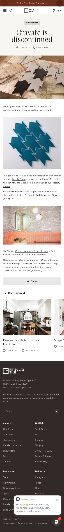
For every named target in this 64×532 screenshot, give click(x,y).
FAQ (37, 434)
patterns (50, 191)
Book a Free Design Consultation (32, 3)
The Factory (9, 440)
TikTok (38, 482)
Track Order (41, 429)
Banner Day (8, 254)
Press (5, 456)
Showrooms (9, 451)
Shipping (39, 445)
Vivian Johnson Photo (35, 254)
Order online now (50, 260)
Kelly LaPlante (18, 179)
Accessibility (41, 461)
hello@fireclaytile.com (20, 387)
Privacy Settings (43, 456)
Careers (7, 461)
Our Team (8, 434)
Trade (6, 477)
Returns (39, 440)
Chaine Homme (29, 182)
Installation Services (13, 445)
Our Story (8, 429)
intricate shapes (29, 191)
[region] (32, 3)
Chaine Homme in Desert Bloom (31, 251)
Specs (6, 493)
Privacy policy (9, 523)
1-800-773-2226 (19, 384)
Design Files (9, 499)
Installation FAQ (11, 504)
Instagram (40, 477)
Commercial (9, 482)
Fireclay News (32, 23)
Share (34, 281)
